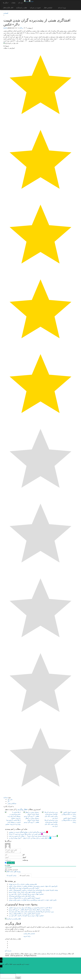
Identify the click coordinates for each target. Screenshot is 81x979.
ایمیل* (24, 857)
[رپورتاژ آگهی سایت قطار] (13, 872)
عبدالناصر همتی (11, 803)
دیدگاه (21, 28)
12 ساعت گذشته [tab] (11, 875)
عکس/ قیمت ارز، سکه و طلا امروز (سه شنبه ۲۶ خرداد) (25, 834)
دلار (8, 801)
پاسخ (2, 973)
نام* (24, 855)
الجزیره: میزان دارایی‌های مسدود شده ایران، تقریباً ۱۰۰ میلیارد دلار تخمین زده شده (33, 836)
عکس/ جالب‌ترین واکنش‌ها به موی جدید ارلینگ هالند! (24, 888)
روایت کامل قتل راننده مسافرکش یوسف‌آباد (22, 896)
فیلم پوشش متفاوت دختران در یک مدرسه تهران (23, 884)
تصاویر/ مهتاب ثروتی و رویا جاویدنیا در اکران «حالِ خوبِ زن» (26, 894)
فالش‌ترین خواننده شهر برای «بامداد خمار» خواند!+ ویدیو (25, 892)
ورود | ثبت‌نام (62, 8)
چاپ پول (9, 799)
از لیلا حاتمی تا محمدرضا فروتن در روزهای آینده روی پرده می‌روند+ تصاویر (13, 822)
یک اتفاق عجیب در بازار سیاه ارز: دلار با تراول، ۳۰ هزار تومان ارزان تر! (30, 838)
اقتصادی (5, 13)
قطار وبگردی (22, 809)
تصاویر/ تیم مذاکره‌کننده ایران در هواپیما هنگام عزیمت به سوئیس (27, 832)
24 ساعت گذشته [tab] (25, 875)
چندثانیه (5, 797)
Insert (18, 978)
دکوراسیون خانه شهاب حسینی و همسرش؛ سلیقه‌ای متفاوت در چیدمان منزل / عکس (33, 886)
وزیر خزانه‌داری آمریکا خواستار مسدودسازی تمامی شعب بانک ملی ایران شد (51, 823)
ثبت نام (20, 3)
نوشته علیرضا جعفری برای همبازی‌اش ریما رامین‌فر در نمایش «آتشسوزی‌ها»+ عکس (33, 890)
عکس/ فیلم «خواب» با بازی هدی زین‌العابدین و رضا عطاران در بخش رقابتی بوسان (33, 900)
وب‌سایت (25, 860)
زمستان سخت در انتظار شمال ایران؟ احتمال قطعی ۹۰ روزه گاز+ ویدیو (31, 820)
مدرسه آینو (8, 951)
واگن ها (5, 3)
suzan (5, 28)
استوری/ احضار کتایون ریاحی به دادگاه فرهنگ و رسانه (69, 820)
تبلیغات (13, 3)
